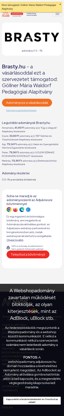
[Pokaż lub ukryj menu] (57, 13)
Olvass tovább (15, 240)
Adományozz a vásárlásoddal (27, 103)
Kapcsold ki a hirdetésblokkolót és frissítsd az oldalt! (32, 401)
